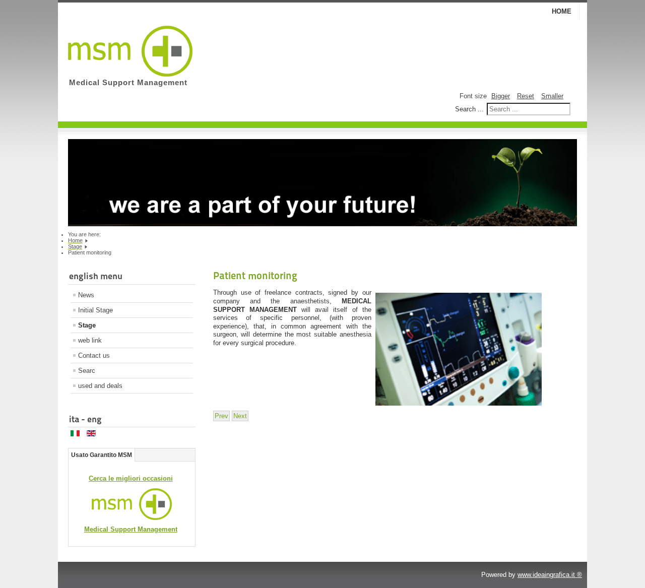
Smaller (552, 96)
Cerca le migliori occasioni (131, 478)
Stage (87, 325)
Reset (525, 96)
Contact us (94, 355)
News (86, 295)
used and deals (100, 385)
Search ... (469, 109)
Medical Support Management (130, 529)
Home (561, 11)
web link (90, 340)
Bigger (500, 96)
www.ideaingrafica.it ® (550, 574)
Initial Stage (95, 310)
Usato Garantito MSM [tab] (101, 455)
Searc (86, 370)
